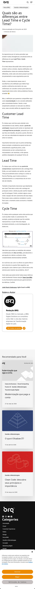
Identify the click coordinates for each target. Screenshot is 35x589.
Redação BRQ (12, 310)
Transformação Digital (12, 390)
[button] (32, 552)
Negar (17, 577)
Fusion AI (8, 387)
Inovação (5, 543)
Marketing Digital (7, 545)
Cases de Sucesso (11, 384)
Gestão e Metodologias (21, 7)
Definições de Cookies (17, 582)
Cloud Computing (23, 384)
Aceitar (17, 572)
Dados (4, 531)
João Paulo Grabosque (9, 287)
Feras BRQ (7, 7)
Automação (6, 523)
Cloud (4, 526)
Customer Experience (9, 529)
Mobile (5, 548)
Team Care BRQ (27, 277)
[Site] (24, 328)
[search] (27, 2)
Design (5, 534)
